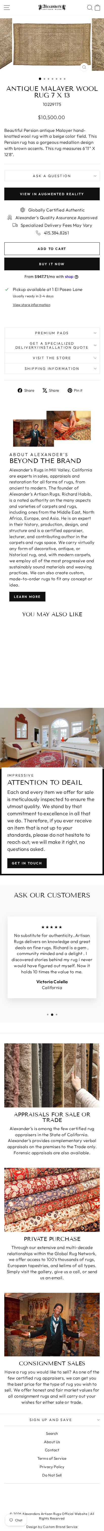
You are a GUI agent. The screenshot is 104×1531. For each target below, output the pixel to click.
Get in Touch (27, 863)
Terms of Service (52, 1458)
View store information (31, 304)
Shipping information (52, 368)
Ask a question (52, 176)
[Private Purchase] (52, 1200)
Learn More (27, 597)
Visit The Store (52, 358)
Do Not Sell (52, 1475)
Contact (52, 1450)
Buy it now (52, 264)
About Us (52, 1441)
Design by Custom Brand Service (52, 1527)
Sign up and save (51, 1419)
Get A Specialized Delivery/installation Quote (52, 345)
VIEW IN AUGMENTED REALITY (52, 194)
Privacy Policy (52, 1466)
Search (52, 1433)
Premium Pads (52, 333)
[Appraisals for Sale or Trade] (52, 1075)
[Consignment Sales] (52, 1324)
